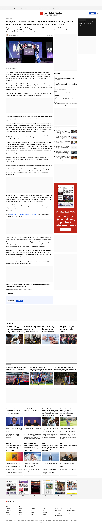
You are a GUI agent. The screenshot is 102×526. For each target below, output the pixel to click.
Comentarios (15, 68)
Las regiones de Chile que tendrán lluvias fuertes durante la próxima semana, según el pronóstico (49, 436)
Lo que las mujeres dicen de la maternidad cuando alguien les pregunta (67, 465)
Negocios (15, 8)
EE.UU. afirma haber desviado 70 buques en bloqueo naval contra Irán (64, 88)
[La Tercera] (11, 494)
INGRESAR (99, 13)
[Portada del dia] (66, 207)
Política (6, 8)
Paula (61, 443)
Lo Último (40, 8)
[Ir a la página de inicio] (51, 13)
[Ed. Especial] (47, 494)
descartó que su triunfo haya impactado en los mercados (22, 214)
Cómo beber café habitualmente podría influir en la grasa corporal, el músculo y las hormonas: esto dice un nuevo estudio (63, 132)
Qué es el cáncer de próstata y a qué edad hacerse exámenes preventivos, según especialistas (63, 137)
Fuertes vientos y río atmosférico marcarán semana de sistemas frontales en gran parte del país (62, 152)
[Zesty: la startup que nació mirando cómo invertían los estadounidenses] (32, 421)
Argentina (13, 289)
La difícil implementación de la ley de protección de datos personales (32, 429)
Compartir (9, 68)
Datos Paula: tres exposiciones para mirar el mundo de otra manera (68, 470)
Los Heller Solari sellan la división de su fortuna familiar (63, 142)
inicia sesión (11, 300)
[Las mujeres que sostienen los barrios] (68, 456)
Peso (21, 289)
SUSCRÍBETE (65, 230)
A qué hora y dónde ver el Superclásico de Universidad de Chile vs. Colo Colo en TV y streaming (41, 369)
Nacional (10, 8)
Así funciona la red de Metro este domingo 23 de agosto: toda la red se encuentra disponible (65, 369)
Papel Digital (52, 8)
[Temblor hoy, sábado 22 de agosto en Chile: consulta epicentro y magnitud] (74, 147)
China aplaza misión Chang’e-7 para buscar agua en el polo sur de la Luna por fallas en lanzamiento (66, 84)
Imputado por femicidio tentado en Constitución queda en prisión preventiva (14, 436)
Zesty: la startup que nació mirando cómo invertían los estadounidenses (31, 410)
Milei (29, 289)
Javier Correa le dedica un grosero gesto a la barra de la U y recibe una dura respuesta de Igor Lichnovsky (68, 430)
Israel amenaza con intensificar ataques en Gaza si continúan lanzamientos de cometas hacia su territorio (66, 94)
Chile (7, 406)
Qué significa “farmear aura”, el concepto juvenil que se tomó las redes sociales (67, 329)
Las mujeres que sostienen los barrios (68, 446)
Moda (26, 289)
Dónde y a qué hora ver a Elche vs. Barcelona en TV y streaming (16, 368)
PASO (31, 289)
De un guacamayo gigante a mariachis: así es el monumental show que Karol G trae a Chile (32, 448)
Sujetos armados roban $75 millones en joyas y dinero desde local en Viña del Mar (65, 99)
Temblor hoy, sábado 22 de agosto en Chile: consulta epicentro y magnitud (62, 147)
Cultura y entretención (30, 443)
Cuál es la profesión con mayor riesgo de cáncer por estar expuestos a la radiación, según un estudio (50, 430)
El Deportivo (26, 8)
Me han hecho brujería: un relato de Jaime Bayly (32, 470)
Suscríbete (20, 300)
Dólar (24, 289)
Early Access (9, 18)
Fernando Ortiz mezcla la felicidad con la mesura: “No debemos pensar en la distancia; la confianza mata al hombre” (68, 436)
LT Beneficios (46, 8)
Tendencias (45, 406)
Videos (35, 8)
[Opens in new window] (35, 494)
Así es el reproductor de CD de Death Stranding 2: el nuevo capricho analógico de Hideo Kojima (66, 104)
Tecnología (20, 8)
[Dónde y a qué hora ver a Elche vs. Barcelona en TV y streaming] (17, 378)
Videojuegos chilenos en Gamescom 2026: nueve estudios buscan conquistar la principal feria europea (14, 471)
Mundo (31, 8)
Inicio (2, 8)
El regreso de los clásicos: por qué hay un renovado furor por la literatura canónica (31, 465)
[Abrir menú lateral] (2, 13)
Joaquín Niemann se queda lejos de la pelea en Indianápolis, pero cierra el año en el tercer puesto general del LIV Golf (67, 412)
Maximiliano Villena (14, 35)
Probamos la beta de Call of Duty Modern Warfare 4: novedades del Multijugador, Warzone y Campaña (32, 330)
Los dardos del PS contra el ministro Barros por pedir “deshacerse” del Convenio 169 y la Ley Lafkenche (65, 78)
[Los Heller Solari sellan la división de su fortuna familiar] (74, 142)
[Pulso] (23, 494)
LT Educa (58, 8)
